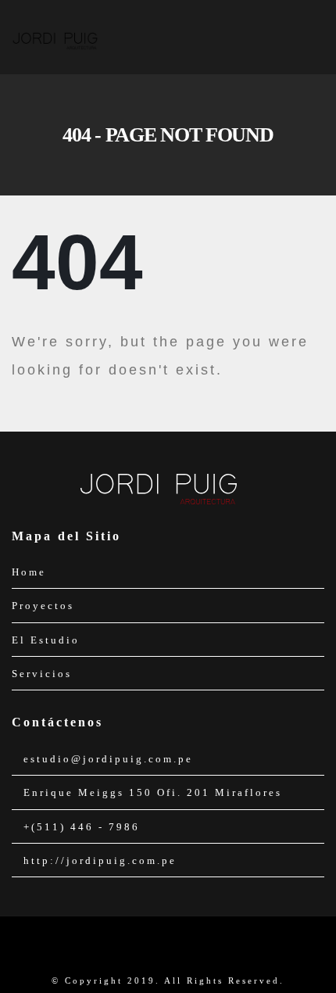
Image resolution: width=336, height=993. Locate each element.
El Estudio (46, 640)
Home (29, 572)
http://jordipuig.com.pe (100, 860)
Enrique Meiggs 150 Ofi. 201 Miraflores (152, 792)
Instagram (181, 947)
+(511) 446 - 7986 (81, 827)
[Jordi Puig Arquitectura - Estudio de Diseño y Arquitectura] (55, 36)
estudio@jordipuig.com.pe (108, 759)
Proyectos (43, 605)
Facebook (154, 947)
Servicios (42, 673)
